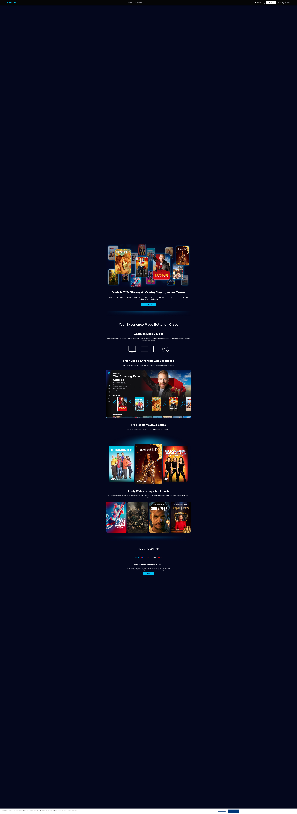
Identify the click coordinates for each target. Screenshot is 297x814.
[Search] (264, 2)
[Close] (294, 811)
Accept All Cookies (233, 811)
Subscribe (271, 3)
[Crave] (11, 2)
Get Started (148, 304)
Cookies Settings (222, 811)
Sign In (148, 573)
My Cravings (138, 3)
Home (130, 3)
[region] (148, 811)
